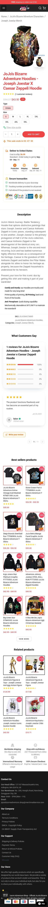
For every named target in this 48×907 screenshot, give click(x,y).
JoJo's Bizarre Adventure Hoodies (29, 320)
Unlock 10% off (5, 895)
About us (5, 814)
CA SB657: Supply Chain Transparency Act (19, 829)
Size (5, 112)
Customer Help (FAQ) (10, 856)
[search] (40, 8)
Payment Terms (8, 845)
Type (5, 104)
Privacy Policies (8, 822)
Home (4, 16)
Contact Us (6, 853)
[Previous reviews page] (29, 441)
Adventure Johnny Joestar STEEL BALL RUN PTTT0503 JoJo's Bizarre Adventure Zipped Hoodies (35, 579)
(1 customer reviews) (23, 94)
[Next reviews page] (42, 441)
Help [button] (43, 904)
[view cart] (44, 8)
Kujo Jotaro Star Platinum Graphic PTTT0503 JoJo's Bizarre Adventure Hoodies (10, 579)
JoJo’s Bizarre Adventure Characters (26, 16)
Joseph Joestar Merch (11, 20)
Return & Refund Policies (12, 849)
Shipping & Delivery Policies (13, 841)
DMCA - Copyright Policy (12, 825)
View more (24, 639)
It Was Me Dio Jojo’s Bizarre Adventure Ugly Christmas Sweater (35, 620)
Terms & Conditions (10, 818)
